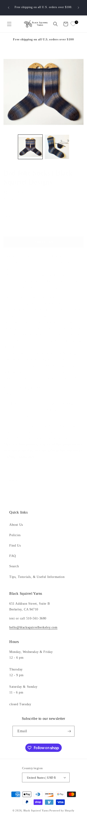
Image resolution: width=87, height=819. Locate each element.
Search (14, 566)
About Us (16, 524)
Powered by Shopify (61, 810)
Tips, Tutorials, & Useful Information (36, 577)
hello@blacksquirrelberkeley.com (33, 627)
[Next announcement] (78, 8)
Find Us (15, 545)
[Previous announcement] (8, 8)
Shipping (8, 198)
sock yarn (27, 387)
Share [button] (13, 480)
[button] (9, 24)
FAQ (12, 556)
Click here (57, 256)
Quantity (9, 216)
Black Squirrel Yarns (36, 810)
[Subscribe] (69, 731)
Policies (15, 535)
